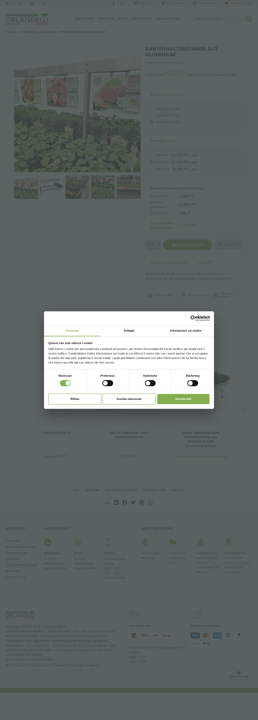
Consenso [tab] (72, 330)
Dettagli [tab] (129, 330)
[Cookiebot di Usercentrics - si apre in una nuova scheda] (193, 318)
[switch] (107, 383)
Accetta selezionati (129, 398)
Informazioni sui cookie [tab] (185, 330)
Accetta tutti (183, 398)
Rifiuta (74, 398)
